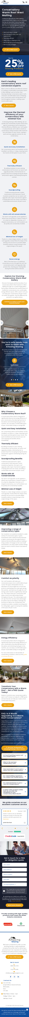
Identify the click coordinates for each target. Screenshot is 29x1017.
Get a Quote (10, 105)
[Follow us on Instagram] (14, 976)
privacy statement (16, 901)
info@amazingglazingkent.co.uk (14, 973)
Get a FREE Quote (12, 50)
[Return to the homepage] (5, 2)
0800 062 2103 (14, 966)
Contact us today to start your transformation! (14, 302)
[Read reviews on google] (25, 823)
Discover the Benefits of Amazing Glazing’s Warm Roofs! (14, 748)
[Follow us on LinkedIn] (18, 976)
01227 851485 (14, 969)
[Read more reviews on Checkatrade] (14, 836)
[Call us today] (23, 2)
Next (27, 323)
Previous (2, 323)
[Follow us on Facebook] (10, 976)
